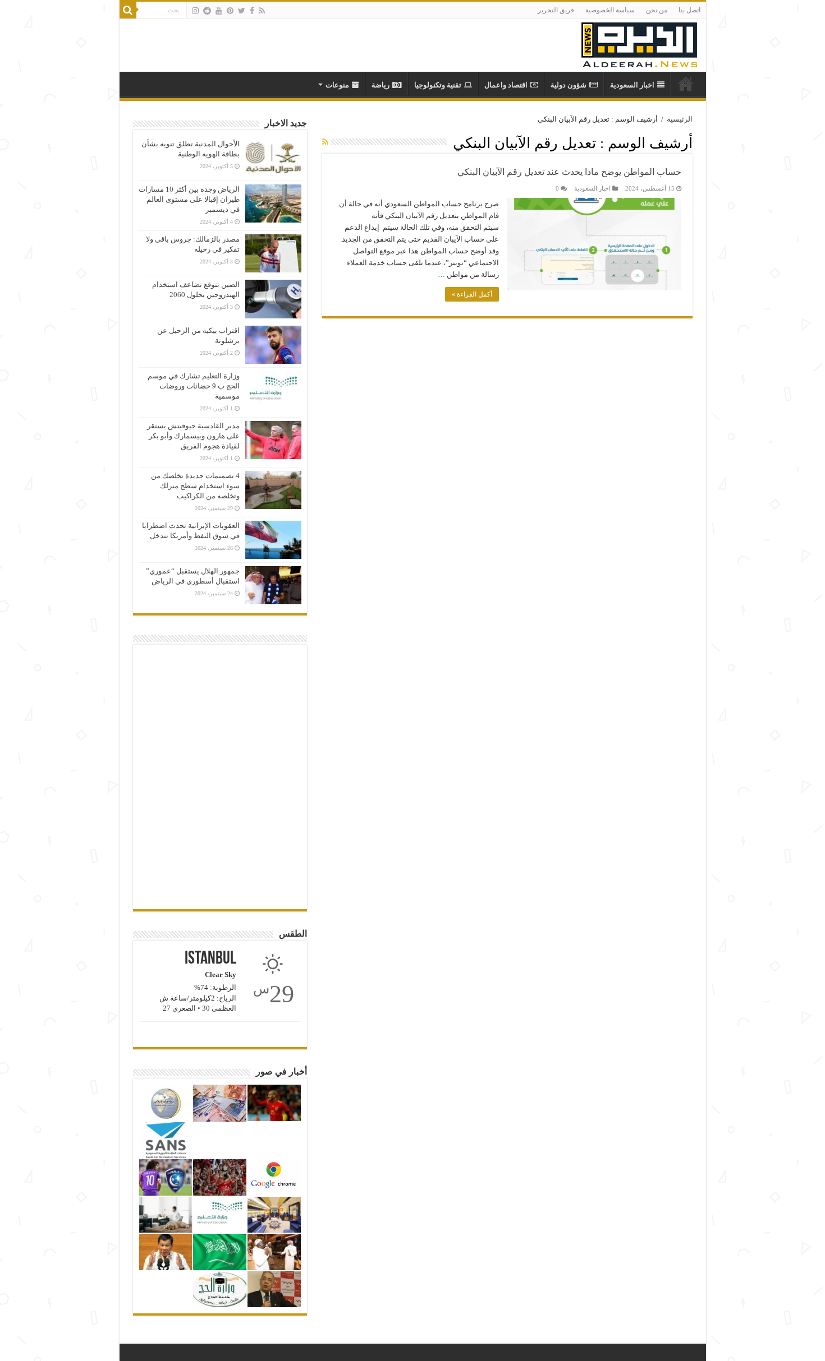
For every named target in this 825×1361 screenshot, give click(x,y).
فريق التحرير (556, 10)
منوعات (337, 85)
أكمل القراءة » (472, 294)
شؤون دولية (568, 85)
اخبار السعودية (632, 85)
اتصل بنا (689, 10)
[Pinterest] (230, 10)
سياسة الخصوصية (610, 10)
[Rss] (262, 10)
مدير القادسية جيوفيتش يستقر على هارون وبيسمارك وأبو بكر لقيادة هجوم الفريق (193, 436)
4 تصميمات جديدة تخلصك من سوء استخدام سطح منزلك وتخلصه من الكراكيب (195, 485)
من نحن (656, 10)
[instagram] (195, 10)
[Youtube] (218, 10)
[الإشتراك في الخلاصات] (325, 142)
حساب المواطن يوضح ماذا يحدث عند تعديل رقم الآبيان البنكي (569, 172)
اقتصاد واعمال (506, 85)
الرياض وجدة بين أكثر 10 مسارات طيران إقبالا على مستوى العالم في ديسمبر (189, 199)
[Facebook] (252, 10)
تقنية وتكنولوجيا (437, 85)
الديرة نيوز (685, 83)
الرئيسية (680, 119)
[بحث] (128, 10)
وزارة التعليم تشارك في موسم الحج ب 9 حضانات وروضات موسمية (194, 386)
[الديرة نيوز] (639, 42)
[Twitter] (241, 10)
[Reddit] (207, 10)
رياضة (380, 85)
